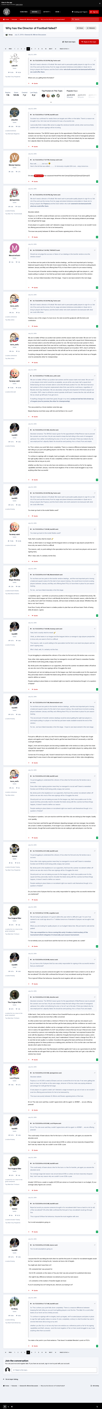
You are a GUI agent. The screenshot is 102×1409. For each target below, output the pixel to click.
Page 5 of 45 (64, 48)
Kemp (11, 35)
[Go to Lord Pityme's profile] (14, 1070)
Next (50, 48)
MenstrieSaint (14, 255)
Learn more (4, 3)
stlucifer (14, 120)
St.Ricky (14, 1309)
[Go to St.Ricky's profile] (53, 95)
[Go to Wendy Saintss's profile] (14, 157)
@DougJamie (39, 175)
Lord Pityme (14, 1078)
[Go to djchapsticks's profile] (14, 192)
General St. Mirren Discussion (35, 35)
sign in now (48, 1363)
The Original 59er (14, 918)
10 (45, 48)
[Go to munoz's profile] (14, 848)
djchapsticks (15, 200)
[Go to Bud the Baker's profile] (58, 95)
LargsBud (52, 913)
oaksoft (15, 66)
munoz (14, 856)
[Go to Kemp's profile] (7, 35)
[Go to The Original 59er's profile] (14, 910)
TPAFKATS (52, 250)
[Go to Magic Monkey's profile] (14, 572)
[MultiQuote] (29, 83)
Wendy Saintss (14, 165)
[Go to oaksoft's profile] (14, 58)
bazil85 (52, 114)
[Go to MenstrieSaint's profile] (14, 248)
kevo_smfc (14, 306)
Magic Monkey (14, 580)
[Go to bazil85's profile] (43, 95)
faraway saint (54, 160)
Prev (10, 48)
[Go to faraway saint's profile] (48, 95)
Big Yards (54, 60)
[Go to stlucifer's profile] (14, 112)
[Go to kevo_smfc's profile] (14, 298)
